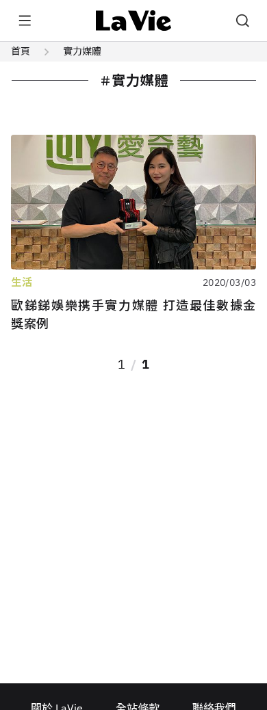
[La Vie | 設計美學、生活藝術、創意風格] (134, 20)
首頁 (20, 51)
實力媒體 (82, 51)
